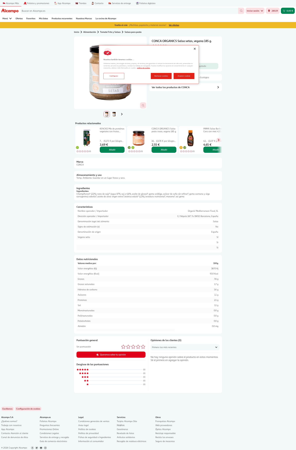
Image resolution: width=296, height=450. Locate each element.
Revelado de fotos (125, 433)
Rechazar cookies (161, 76)
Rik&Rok (121, 425)
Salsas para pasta (133, 32)
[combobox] (129, 10)
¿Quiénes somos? (9, 421)
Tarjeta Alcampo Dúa (127, 421)
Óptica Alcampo (163, 429)
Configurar (114, 76)
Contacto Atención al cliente (14, 433)
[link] (28, 409)
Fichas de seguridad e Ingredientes (94, 437)
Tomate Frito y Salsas (110, 32)
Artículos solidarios (126, 437)
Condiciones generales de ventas (93, 421)
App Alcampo (7, 429)
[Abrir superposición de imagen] (143, 105)
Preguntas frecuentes (50, 425)
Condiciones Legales (49, 433)
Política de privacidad (88, 433)
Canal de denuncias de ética (14, 437)
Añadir (112, 149)
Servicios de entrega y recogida (54, 437)
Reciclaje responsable (165, 433)
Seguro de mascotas (165, 441)
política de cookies (143, 68)
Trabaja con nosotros (11, 425)
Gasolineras (122, 429)
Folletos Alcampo (48, 421)
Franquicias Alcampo (165, 421)
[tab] (107, 114)
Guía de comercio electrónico (53, 441)
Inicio (76, 32)
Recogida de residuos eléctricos (131, 441)
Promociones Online (49, 429)
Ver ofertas (174, 25)
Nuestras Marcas (84, 18)
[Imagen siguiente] (122, 114)
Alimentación (89, 32)
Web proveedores (163, 425)
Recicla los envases (164, 437)
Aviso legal (83, 425)
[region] (149, 64)
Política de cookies (87, 429)
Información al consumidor (91, 441)
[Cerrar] (194, 48)
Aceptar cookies (184, 76)
